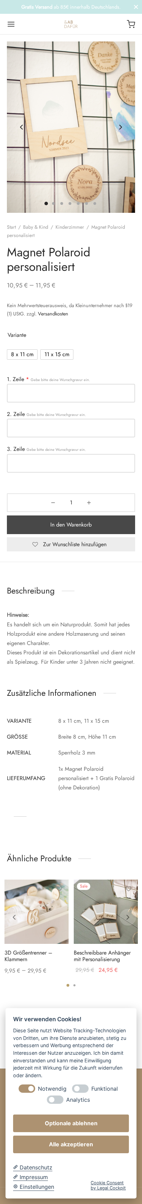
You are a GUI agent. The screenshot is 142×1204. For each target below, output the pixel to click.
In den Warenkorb (71, 525)
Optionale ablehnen (71, 1123)
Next (121, 127)
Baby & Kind (35, 227)
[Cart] (131, 24)
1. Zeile (48, 379)
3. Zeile (46, 449)
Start (11, 227)
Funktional (104, 1089)
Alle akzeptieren (71, 1144)
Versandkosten (53, 313)
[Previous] (14, 917)
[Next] (128, 917)
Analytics (78, 1100)
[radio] (22, 354)
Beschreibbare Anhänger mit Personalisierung (102, 956)
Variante (17, 335)
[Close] (136, 6)
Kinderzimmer (69, 227)
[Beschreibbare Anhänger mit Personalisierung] (106, 912)
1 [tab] (68, 985)
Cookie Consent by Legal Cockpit (108, 1185)
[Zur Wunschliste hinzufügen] (59, 889)
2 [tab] (74, 985)
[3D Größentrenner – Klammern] (36, 912)
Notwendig (52, 1089)
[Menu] (11, 24)
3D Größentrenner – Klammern (28, 956)
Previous (21, 127)
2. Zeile (46, 414)
